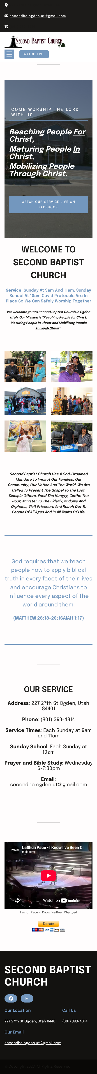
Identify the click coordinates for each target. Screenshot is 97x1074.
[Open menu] (9, 54)
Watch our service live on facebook (48, 204)
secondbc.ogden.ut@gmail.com (38, 16)
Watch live (34, 54)
